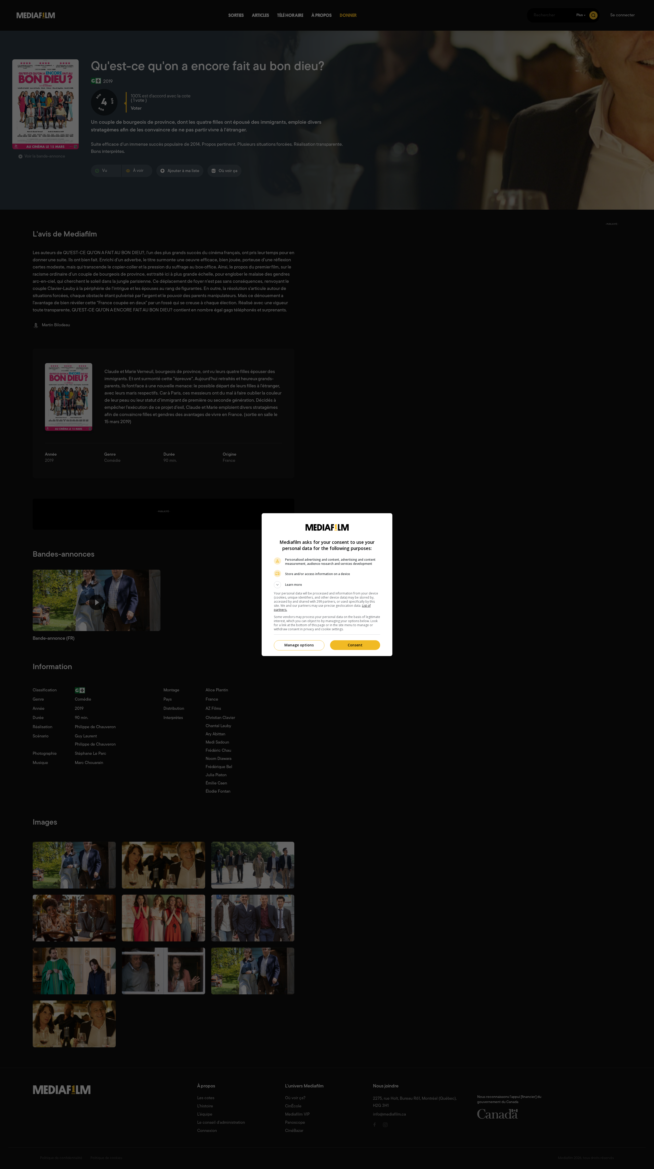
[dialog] (327, 584)
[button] (327, 584)
